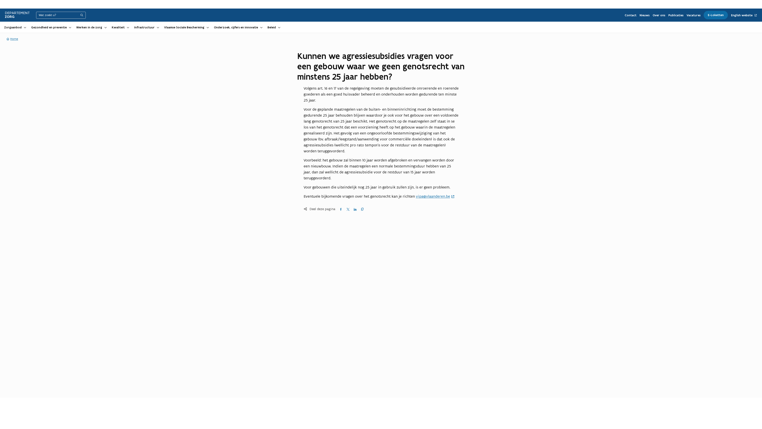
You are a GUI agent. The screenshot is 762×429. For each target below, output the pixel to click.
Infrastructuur (144, 27)
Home (14, 39)
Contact (630, 15)
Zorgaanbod (13, 27)
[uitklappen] (25, 27)
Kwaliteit (118, 27)
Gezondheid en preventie (49, 27)
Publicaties (675, 15)
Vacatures (693, 15)
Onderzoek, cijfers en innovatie (236, 27)
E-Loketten (716, 15)
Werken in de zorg (89, 27)
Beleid (271, 27)
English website (742, 15)
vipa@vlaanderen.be (433, 196)
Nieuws (644, 15)
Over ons (659, 15)
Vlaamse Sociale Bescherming (184, 27)
